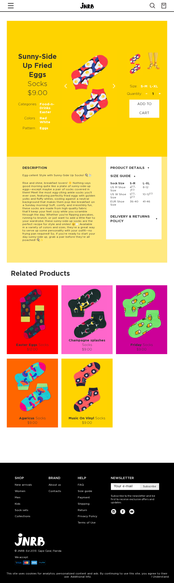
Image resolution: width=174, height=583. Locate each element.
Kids (17, 504)
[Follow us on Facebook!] (123, 511)
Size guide (85, 491)
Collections (22, 516)
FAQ (81, 485)
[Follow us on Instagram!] (113, 511)
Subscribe (149, 486)
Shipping (83, 504)
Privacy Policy (87, 516)
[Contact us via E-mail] (132, 511)
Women (20, 491)
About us (54, 485)
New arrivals (23, 485)
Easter (45, 112)
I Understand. (160, 577)
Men (17, 497)
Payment (84, 497)
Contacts (54, 491)
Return (82, 510)
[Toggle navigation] (11, 5)
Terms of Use (87, 522)
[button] (114, 86)
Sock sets (21, 510)
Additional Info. (81, 577)
